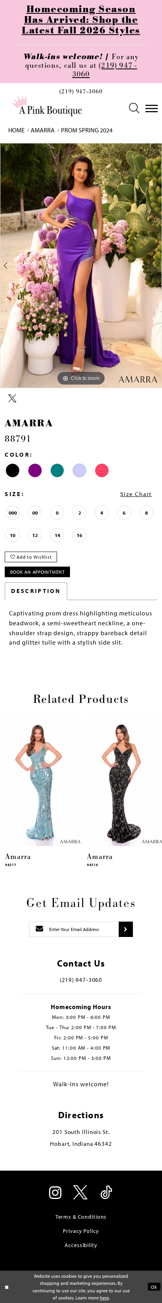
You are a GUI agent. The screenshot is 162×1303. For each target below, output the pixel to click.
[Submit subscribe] (126, 929)
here (104, 1297)
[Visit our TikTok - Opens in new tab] (106, 1193)
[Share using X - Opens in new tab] (12, 399)
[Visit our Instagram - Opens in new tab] (56, 1193)
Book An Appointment (37, 572)
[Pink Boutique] (47, 106)
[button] (134, 109)
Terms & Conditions (81, 1216)
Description (36, 591)
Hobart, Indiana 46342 (81, 1143)
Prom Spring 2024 (86, 130)
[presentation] (40, 781)
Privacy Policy (81, 1230)
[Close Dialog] (7, 1287)
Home (16, 130)
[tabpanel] (81, 265)
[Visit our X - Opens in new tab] (81, 1193)
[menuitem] (81, 94)
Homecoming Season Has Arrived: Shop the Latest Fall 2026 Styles (81, 20)
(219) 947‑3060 (81, 92)
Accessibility (80, 1245)
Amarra (43, 130)
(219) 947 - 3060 (104, 70)
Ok (154, 1287)
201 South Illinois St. (81, 1132)
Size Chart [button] (136, 494)
